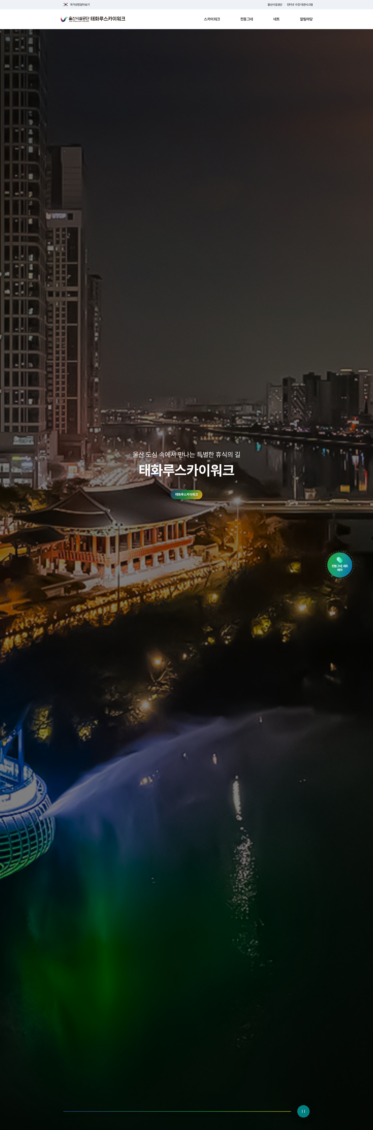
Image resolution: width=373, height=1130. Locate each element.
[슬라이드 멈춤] (303, 1111)
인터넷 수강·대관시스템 (300, 4)
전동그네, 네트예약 (340, 568)
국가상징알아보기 (80, 4)
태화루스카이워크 (186, 495)
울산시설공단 (275, 4)
